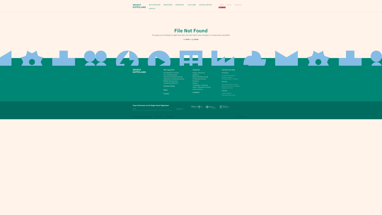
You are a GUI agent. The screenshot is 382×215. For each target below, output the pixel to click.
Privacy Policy (169, 116)
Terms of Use (158, 116)
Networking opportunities (228, 95)
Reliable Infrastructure (171, 81)
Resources (238, 4)
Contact (152, 8)
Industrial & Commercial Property (174, 79)
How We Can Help (205, 5)
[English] (219, 7)
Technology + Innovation (200, 85)
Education (196, 81)
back (187, 39)
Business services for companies (231, 86)
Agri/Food (196, 75)
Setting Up (225, 73)
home (196, 39)
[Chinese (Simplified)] (222, 7)
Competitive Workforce (171, 83)
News (222, 4)
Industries (168, 5)
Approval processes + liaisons (230, 84)
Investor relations (226, 93)
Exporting (180, 5)
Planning (224, 82)
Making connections (227, 77)
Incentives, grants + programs (230, 79)
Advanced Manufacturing (200, 77)
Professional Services (199, 79)
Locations (192, 5)
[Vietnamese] (224, 7)
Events (229, 4)
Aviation (195, 83)
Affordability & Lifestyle (171, 73)
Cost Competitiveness (170, 75)
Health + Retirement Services (202, 87)
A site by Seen (242, 116)
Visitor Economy (198, 89)
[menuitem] (154, 5)
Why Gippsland (154, 5)
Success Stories (169, 86)
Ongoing (224, 90)
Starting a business (227, 88)
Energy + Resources (199, 73)
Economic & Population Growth (173, 77)
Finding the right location (228, 75)
